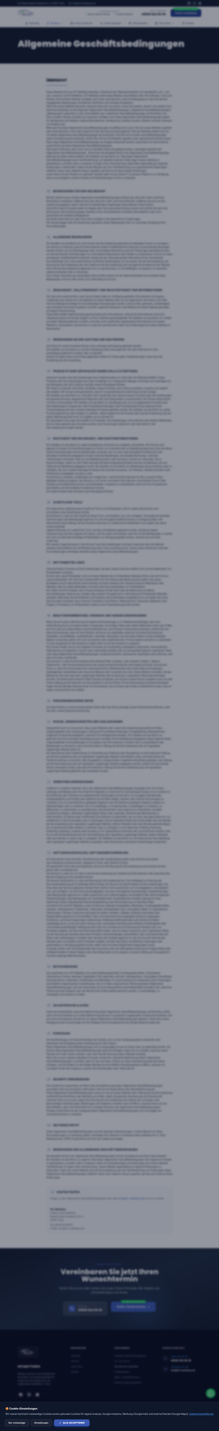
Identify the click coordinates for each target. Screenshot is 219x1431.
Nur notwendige (16, 1422)
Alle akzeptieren (74, 1422)
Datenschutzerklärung (201, 1413)
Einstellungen (41, 1422)
